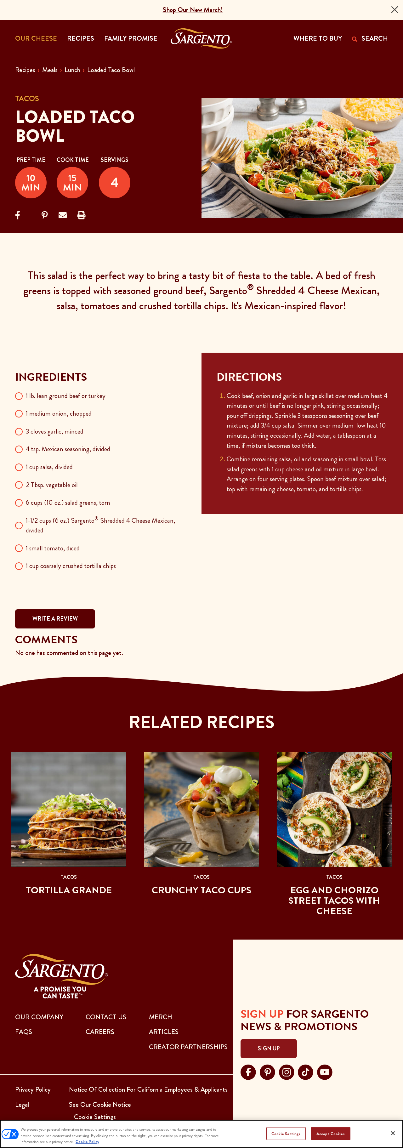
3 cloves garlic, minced (54, 431)
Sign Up (269, 1048)
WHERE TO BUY (317, 38)
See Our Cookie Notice (100, 1104)
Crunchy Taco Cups (201, 890)
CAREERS (100, 1032)
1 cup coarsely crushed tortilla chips (71, 566)
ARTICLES (164, 1032)
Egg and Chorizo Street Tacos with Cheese (334, 901)
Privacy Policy (33, 1089)
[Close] (394, 9)
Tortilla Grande (69, 890)
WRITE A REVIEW (55, 619)
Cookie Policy (87, 1142)
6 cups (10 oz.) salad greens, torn (68, 502)
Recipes (25, 70)
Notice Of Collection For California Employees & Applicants (148, 1089)
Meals (50, 70)
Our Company (39, 1017)
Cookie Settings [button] (95, 1117)
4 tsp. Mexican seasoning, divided (68, 449)
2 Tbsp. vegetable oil (52, 485)
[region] (201, 1134)
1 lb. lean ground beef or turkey (65, 396)
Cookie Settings (285, 1133)
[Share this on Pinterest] (45, 215)
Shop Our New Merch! (193, 9)
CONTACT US (106, 1017)
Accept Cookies (330, 1133)
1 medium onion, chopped (59, 413)
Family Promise (130, 38)
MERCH (160, 1017)
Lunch (72, 70)
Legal (22, 1104)
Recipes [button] (80, 38)
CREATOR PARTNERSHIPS (188, 1047)
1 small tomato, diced (53, 548)
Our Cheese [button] (36, 38)
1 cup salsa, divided (49, 467)
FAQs (23, 1032)
